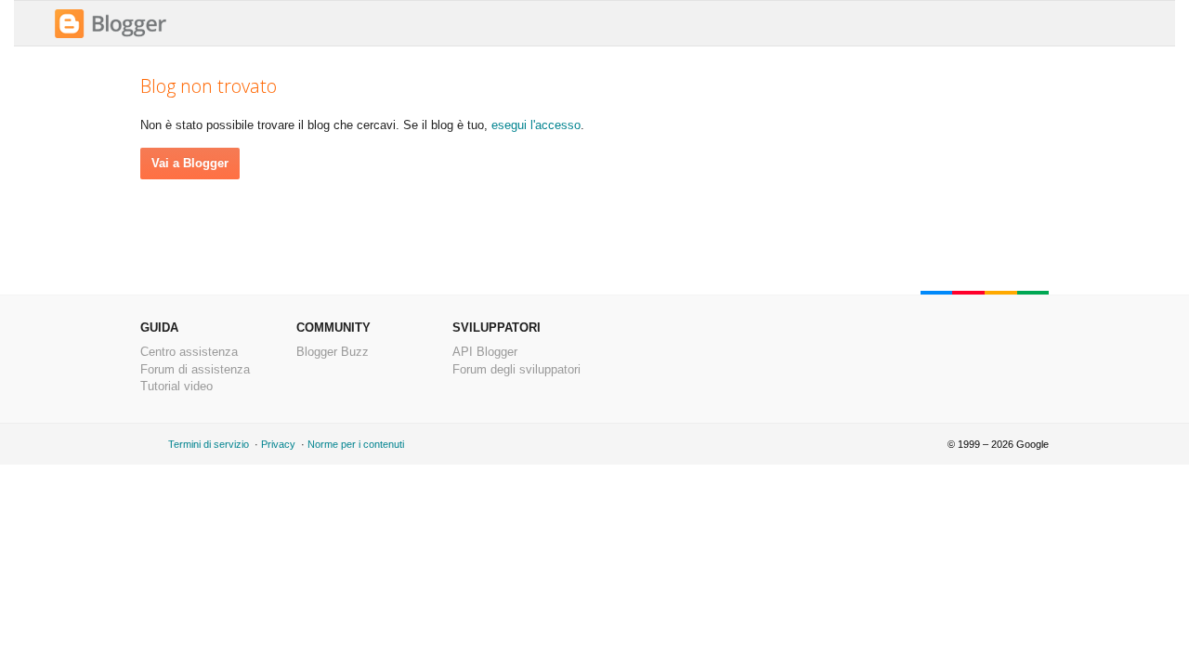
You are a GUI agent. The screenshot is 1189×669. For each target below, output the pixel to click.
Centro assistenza (189, 352)
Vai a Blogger (190, 163)
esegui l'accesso (536, 125)
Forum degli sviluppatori (516, 369)
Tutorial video (176, 386)
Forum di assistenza (195, 369)
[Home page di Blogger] (110, 36)
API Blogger (484, 352)
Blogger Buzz (332, 352)
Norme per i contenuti (355, 444)
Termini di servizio (208, 444)
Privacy (278, 444)
